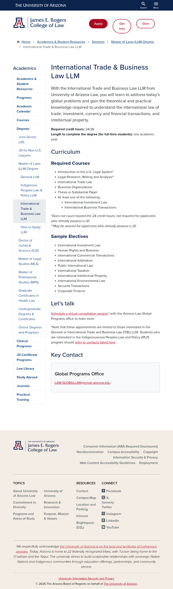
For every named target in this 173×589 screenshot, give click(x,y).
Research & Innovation (52, 504)
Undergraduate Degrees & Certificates (30, 314)
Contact (82, 491)
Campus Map (86, 498)
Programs (24, 98)
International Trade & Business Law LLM (31, 211)
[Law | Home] (48, 22)
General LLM (30, 177)
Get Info (122, 26)
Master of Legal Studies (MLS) (30, 261)
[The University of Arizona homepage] (41, 5)
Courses (23, 120)
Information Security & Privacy (135, 457)
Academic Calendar (24, 109)
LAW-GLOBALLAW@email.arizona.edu (82, 383)
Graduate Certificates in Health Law (29, 295)
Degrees (98, 42)
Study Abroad (27, 377)
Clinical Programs (24, 343)
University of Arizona (53, 493)
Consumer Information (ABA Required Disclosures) (120, 446)
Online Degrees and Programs (30, 330)
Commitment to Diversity (24, 504)
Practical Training (23, 397)
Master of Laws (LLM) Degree (132, 42)
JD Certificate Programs (27, 357)
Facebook (113, 491)
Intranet (82, 516)
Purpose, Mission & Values (56, 516)
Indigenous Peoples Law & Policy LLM (31, 190)
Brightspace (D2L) (85, 525)
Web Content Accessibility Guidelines (107, 463)
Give (145, 24)
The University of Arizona (120, 584)
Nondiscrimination (90, 452)
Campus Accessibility (123, 452)
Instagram (113, 514)
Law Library (25, 369)
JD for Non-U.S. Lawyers (30, 153)
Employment (148, 463)
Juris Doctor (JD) (27, 139)
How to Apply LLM (31, 229)
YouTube (112, 527)
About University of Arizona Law (25, 493)
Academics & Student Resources (61, 42)
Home (26, 42)
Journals (23, 386)
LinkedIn (112, 521)
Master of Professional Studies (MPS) (29, 277)
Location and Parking (86, 507)
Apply (98, 24)
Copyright (150, 452)
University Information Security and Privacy (86, 578)
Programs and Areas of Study (24, 516)
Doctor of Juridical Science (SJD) (29, 245)
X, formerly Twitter (108, 502)
